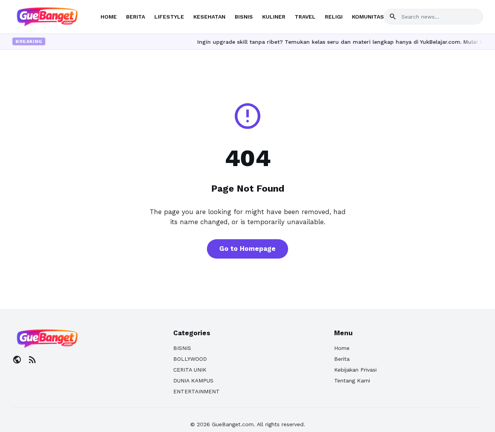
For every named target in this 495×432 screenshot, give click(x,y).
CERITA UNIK (190, 370)
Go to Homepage (247, 248)
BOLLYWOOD (190, 359)
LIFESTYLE (169, 17)
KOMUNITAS (368, 17)
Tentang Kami (352, 380)
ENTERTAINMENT (196, 391)
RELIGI (334, 17)
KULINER (273, 17)
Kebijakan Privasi (355, 370)
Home (342, 348)
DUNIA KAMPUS (193, 380)
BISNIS (244, 17)
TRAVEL (305, 17)
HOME (109, 17)
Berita (342, 359)
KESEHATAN (209, 17)
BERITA (135, 17)
